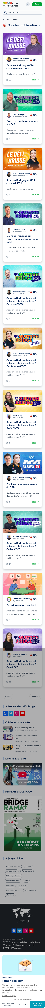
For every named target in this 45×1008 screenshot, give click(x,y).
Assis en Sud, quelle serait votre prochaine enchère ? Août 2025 (21, 425)
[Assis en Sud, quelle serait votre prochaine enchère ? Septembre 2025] (22, 339)
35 (10, 682)
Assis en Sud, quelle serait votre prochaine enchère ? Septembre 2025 (21, 363)
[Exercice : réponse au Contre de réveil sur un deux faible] (22, 214)
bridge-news (27, 871)
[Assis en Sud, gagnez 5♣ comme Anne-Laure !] (22, 44)
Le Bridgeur (30, 890)
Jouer (37, 4)
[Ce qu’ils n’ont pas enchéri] (22, 584)
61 (10, 319)
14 (10, 381)
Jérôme (23, 885)
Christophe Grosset (14, 876)
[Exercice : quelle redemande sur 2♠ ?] (22, 100)
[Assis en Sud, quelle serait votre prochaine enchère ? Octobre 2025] (22, 276)
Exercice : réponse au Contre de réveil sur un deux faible (22, 239)
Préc (9, 696)
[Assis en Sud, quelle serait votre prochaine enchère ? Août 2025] (22, 401)
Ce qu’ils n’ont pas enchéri (21, 605)
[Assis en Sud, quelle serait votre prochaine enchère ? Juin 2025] (22, 639)
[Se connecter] (28, 4)
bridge (29, 866)
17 (9, 139)
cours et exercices (13, 881)
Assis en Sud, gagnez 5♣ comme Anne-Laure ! (19, 67)
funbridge (10, 885)
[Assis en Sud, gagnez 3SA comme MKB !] (22, 159)
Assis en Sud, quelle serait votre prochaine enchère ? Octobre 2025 (21, 301)
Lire (34, 79)
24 (10, 564)
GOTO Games (16, 948)
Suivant (35, 696)
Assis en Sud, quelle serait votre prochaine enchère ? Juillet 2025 (21, 546)
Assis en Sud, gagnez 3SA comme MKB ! (20, 182)
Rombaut (10, 895)
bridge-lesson (12, 871)
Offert (35, 60)
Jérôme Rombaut (13, 890)
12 (10, 80)
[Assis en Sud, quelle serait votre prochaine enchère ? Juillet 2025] (22, 522)
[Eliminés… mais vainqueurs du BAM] (22, 463)
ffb (27, 881)
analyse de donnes (13, 866)
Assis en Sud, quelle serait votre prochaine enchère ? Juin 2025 (21, 664)
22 (10, 257)
